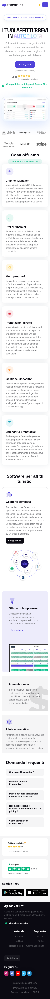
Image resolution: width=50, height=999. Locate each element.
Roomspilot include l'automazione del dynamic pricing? (23, 809)
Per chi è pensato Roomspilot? (18, 783)
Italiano (13, 958)
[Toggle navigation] (34, 5)
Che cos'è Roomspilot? (21, 772)
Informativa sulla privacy (25, 988)
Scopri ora (17, 630)
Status (41, 941)
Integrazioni (14, 540)
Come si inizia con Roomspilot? (18, 822)
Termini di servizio (20, 992)
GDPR (36, 992)
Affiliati (19, 941)
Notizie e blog (16, 946)
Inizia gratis (25, 64)
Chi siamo (18, 936)
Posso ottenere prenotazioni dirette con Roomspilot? (24, 795)
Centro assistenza (35, 946)
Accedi (40, 936)
